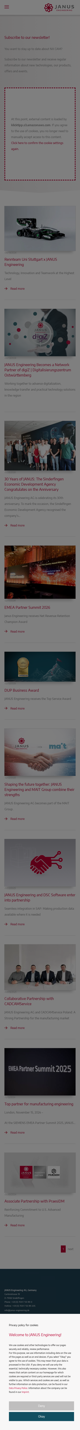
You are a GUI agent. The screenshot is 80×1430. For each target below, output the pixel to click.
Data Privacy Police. (18, 1388)
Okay (41, 1416)
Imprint (25, 1392)
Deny (41, 1406)
